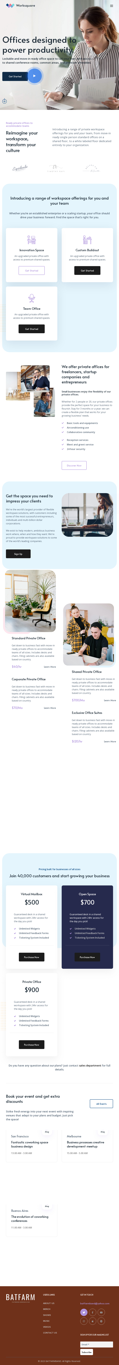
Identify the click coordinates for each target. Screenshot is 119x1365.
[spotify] (101, 1321)
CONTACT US (50, 1332)
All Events (101, 1103)
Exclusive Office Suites (87, 712)
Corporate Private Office (29, 679)
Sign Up (18, 553)
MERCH (47, 1309)
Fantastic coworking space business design (29, 1144)
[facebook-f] (92, 1312)
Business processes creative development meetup (85, 1144)
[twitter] (84, 1312)
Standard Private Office (28, 638)
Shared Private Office (87, 671)
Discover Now (74, 465)
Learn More (50, 666)
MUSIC (46, 1320)
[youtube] (101, 1312)
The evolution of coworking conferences (29, 1218)
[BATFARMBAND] (20, 5)
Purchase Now (31, 957)
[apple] (92, 1321)
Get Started (31, 270)
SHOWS (47, 1314)
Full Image (30, 605)
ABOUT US (48, 1303)
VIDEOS (47, 1326)
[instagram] (84, 1321)
